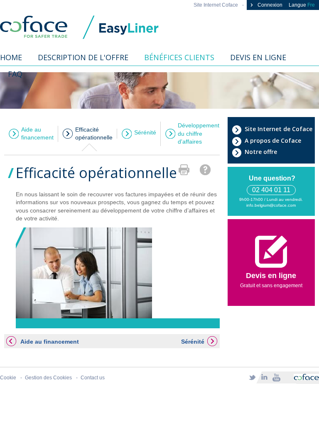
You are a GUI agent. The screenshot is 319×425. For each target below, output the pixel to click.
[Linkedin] (264, 377)
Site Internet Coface (216, 5)
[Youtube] (276, 377)
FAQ (15, 74)
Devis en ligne (258, 57)
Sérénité (145, 132)
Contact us (93, 378)
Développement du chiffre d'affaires (198, 133)
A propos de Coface (273, 140)
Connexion (269, 5)
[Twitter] (252, 377)
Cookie (8, 378)
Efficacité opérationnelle (94, 133)
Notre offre (261, 152)
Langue (302, 5)
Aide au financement (37, 133)
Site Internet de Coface (278, 129)
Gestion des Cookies (48, 378)
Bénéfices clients (179, 57)
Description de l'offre (83, 57)
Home (11, 57)
